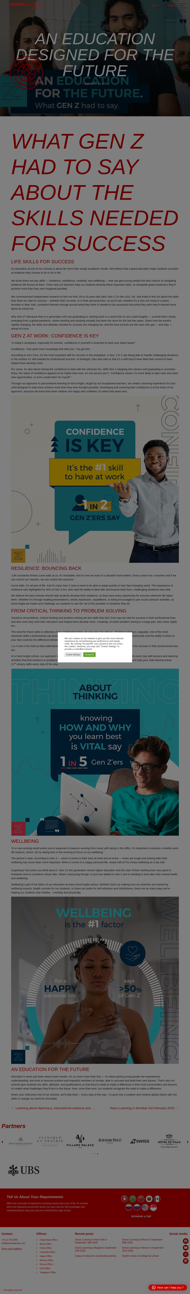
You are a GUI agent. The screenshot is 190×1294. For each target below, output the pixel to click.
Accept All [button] (89, 655)
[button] (167, 1287)
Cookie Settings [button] (73, 655)
